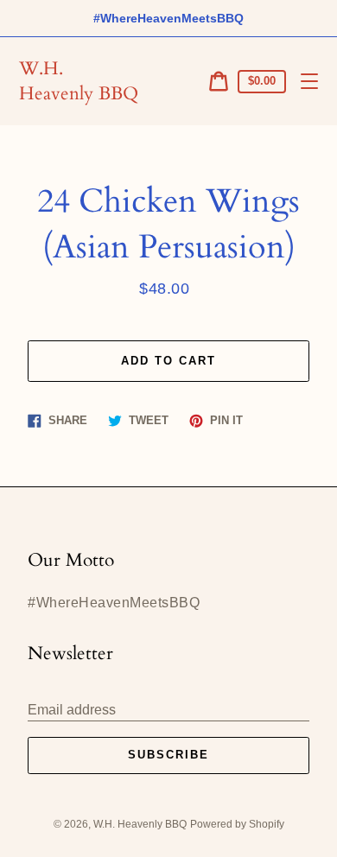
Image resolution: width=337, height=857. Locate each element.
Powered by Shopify (237, 824)
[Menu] (309, 81)
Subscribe (168, 754)
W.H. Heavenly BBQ (78, 81)
